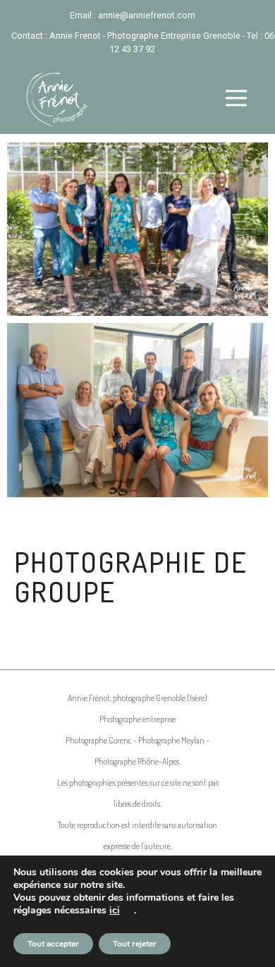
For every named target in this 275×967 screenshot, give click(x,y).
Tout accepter (53, 943)
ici (114, 910)
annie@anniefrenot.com (146, 15)
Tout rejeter (135, 943)
